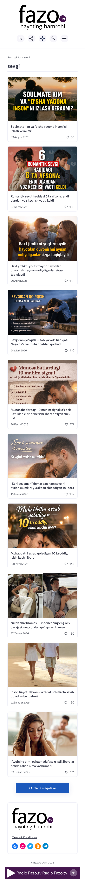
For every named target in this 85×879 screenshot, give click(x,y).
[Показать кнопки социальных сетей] (31, 38)
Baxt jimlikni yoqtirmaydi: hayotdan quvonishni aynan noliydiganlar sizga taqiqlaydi (37, 270)
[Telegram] (45, 846)
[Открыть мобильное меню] (64, 38)
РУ (20, 38)
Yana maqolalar (45, 788)
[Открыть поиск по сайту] (53, 38)
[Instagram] (23, 846)
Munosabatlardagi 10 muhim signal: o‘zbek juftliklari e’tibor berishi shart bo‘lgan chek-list (41, 414)
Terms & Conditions (24, 837)
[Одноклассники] (38, 846)
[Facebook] (15, 846)
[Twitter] (30, 846)
